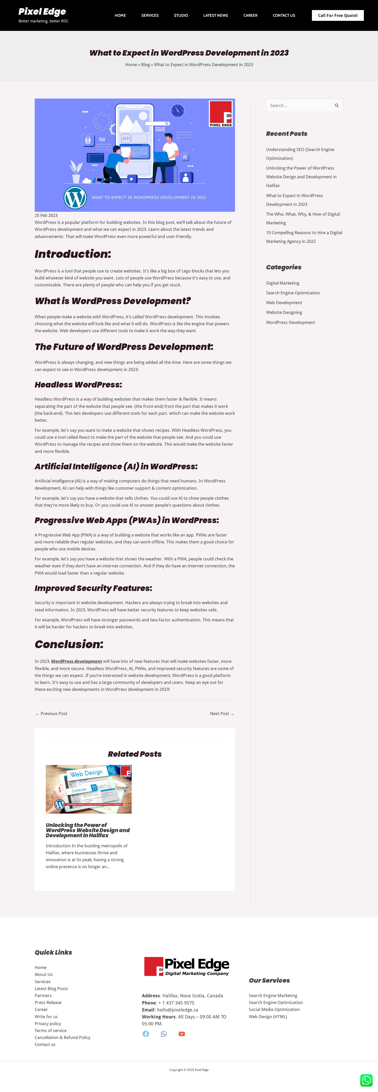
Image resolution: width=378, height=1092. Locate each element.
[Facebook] (146, 1034)
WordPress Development (290, 322)
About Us (44, 974)
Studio (181, 15)
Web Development (284, 302)
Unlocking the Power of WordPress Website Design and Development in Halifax (88, 831)
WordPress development (76, 661)
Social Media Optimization (274, 1009)
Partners (43, 995)
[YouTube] (182, 1034)
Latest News (215, 15)
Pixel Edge (42, 12)
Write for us (46, 1016)
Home (120, 15)
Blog (145, 64)
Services (150, 15)
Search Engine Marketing (273, 995)
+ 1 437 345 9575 (176, 1003)
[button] (338, 15)
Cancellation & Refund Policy (62, 1037)
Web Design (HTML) (268, 1016)
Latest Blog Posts (51, 988)
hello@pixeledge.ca (177, 1010)
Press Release (48, 1002)
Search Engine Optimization (293, 293)
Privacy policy (48, 1023)
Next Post (222, 713)
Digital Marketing (282, 283)
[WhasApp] (164, 1034)
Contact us (284, 15)
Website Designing (284, 312)
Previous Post (51, 713)
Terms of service (51, 1030)
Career (250, 15)
